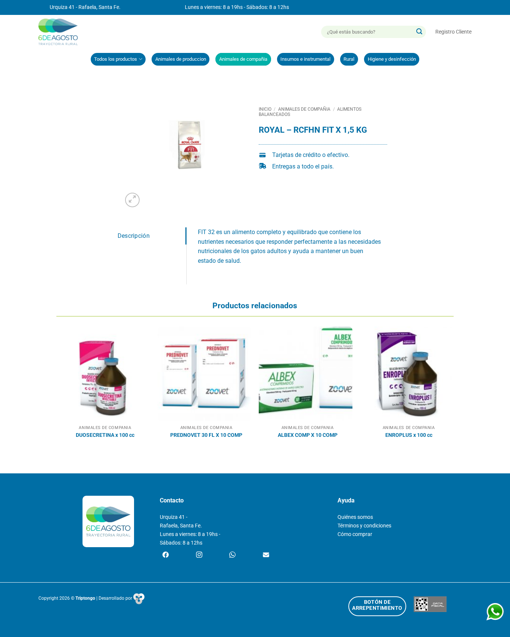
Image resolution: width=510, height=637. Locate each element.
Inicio (265, 109)
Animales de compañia (243, 59)
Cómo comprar (355, 534)
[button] (453, 32)
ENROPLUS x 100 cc (408, 435)
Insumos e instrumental (305, 59)
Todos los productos (115, 59)
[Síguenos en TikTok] (232, 555)
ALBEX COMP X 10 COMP (308, 435)
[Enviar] (419, 32)
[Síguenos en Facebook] (166, 555)
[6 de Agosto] (61, 32)
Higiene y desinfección (392, 59)
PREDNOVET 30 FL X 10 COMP (206, 435)
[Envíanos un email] (266, 555)
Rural (348, 59)
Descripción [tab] (134, 235)
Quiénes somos (355, 517)
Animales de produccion (180, 59)
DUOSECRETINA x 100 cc (105, 435)
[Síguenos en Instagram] (199, 555)
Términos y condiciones (364, 526)
